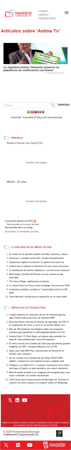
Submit (53, 105)
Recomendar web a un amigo (19, 227)
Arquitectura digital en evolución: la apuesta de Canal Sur (36, 262)
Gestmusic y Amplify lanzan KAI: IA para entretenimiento (36, 258)
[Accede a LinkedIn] (18, 445)
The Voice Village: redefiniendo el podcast (29, 281)
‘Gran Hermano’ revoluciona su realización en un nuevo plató (38, 296)
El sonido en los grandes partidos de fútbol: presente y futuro (38, 254)
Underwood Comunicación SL (21, 434)
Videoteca (16, 137)
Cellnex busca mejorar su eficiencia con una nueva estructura (38, 266)
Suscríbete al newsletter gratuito (22, 231)
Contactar (53, 425)
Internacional (47, 18)
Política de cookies (10, 422)
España (43, 11)
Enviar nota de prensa (37, 425)
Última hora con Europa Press (28, 307)
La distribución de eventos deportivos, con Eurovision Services (39, 270)
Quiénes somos (28, 422)
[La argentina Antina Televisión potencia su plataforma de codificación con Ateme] (35, 53)
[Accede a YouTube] (29, 445)
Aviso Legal (53, 422)
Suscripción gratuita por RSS (19, 221)
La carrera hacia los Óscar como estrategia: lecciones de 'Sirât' (39, 285)
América (44, 15)
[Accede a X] (6, 445)
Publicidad (41, 422)
